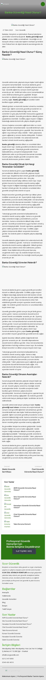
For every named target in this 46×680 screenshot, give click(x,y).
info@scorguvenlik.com (10, 655)
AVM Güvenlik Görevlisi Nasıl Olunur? (25, 489)
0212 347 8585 (8, 658)
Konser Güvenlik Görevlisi (11, 634)
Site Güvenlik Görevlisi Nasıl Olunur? (25, 498)
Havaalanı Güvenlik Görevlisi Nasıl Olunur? (27, 507)
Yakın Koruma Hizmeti (22, 524)
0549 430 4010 (8, 662)
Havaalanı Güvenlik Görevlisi (12, 637)
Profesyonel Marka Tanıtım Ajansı (30, 676)
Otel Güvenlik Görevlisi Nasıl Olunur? (25, 515)
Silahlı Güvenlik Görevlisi (10, 640)
